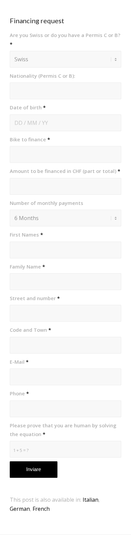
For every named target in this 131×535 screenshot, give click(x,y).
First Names (26, 234)
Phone (19, 393)
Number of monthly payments (46, 203)
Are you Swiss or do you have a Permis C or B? (65, 39)
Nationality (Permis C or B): (42, 75)
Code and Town (30, 329)
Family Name (27, 266)
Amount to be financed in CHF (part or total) (65, 171)
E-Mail (19, 361)
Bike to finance (30, 139)
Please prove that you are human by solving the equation (63, 429)
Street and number (35, 298)
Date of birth (28, 107)
